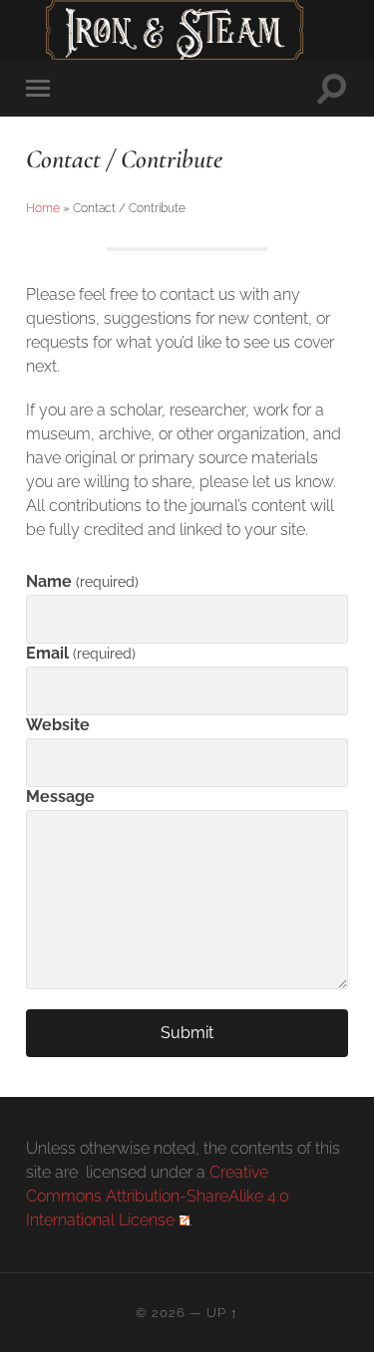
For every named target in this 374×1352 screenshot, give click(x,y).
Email (80, 653)
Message (60, 796)
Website (58, 724)
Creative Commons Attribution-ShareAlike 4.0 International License (157, 1196)
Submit (187, 1032)
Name (82, 581)
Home (43, 208)
